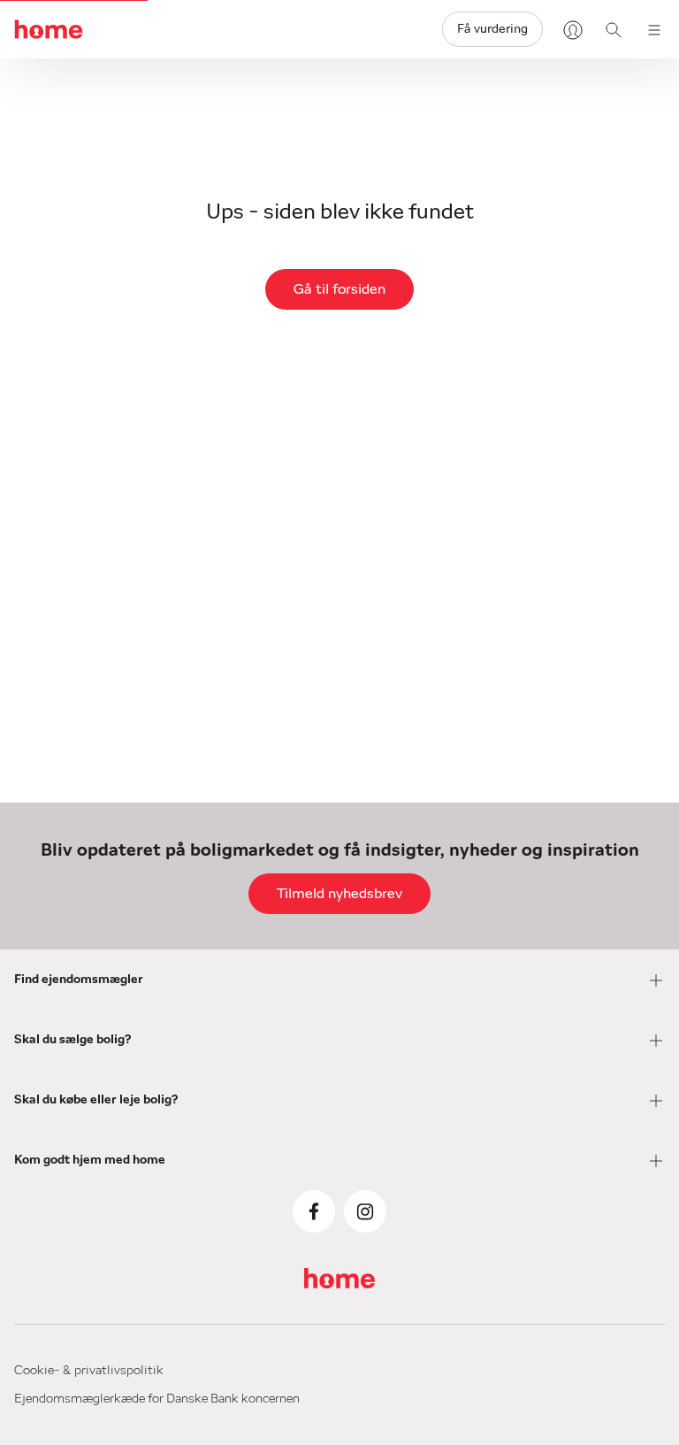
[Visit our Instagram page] (365, 1211)
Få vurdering (492, 29)
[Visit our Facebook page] (314, 1211)
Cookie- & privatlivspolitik (89, 1370)
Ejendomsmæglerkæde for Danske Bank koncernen (157, 1399)
